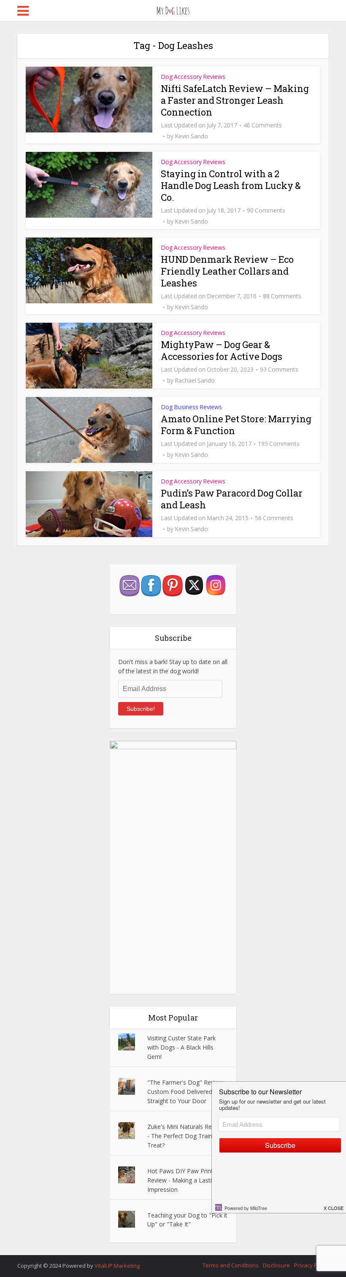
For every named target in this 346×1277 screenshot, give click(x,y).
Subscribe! (141, 708)
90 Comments (266, 210)
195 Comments (279, 444)
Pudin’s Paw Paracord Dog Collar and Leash (232, 499)
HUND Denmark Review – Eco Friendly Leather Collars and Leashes (227, 271)
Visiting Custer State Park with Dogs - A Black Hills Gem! (181, 1047)
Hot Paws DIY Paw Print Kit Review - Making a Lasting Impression (184, 1180)
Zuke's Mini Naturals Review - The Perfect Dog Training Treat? (185, 1136)
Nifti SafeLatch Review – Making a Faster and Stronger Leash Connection (235, 100)
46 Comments (262, 125)
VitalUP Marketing (117, 1265)
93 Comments (279, 369)
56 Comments (274, 518)
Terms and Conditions (231, 1265)
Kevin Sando (191, 136)
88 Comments (282, 296)
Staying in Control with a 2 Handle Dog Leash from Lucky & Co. (231, 185)
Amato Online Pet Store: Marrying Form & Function (236, 425)
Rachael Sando (195, 380)
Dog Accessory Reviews (193, 77)
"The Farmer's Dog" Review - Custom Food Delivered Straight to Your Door (187, 1091)
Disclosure (276, 1265)
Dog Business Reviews (191, 407)
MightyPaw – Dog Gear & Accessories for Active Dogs (221, 350)
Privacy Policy (311, 1265)
